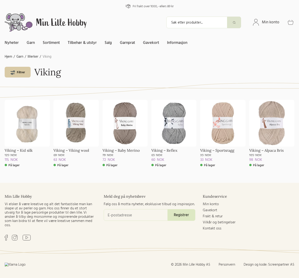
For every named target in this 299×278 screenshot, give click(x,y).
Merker (33, 57)
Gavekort (151, 43)
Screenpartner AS (281, 264)
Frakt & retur (213, 216)
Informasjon (177, 43)
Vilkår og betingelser (219, 222)
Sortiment (51, 43)
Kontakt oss (212, 228)
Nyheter (12, 43)
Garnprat (127, 43)
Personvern (227, 264)
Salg (108, 43)
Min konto (270, 22)
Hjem (8, 57)
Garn (31, 43)
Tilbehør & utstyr (82, 43)
